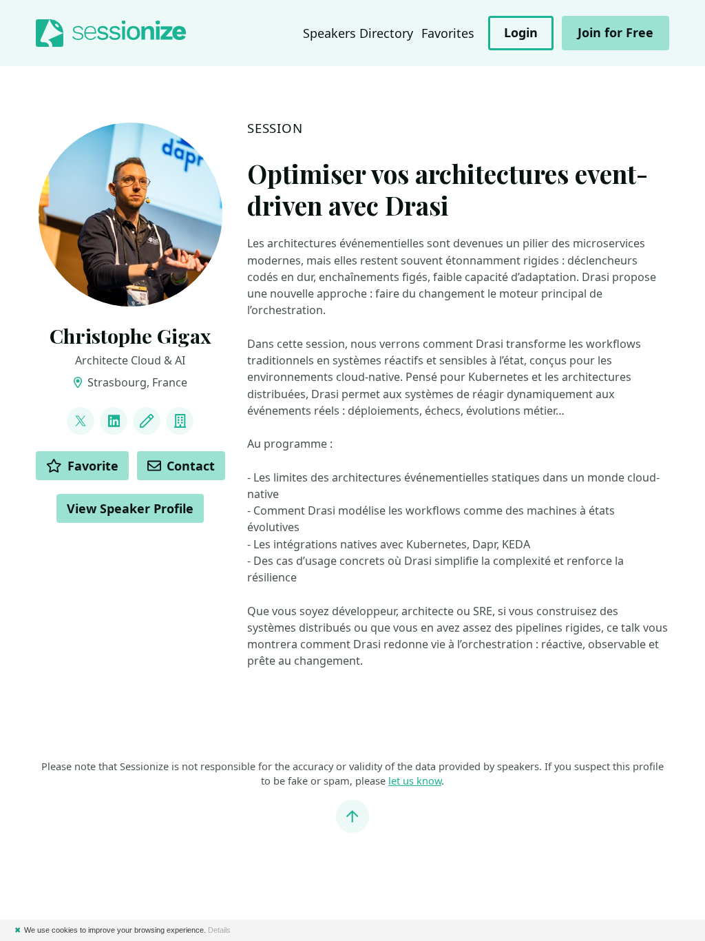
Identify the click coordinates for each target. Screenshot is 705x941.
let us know (414, 780)
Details (219, 930)
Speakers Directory (358, 33)
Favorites (447, 33)
